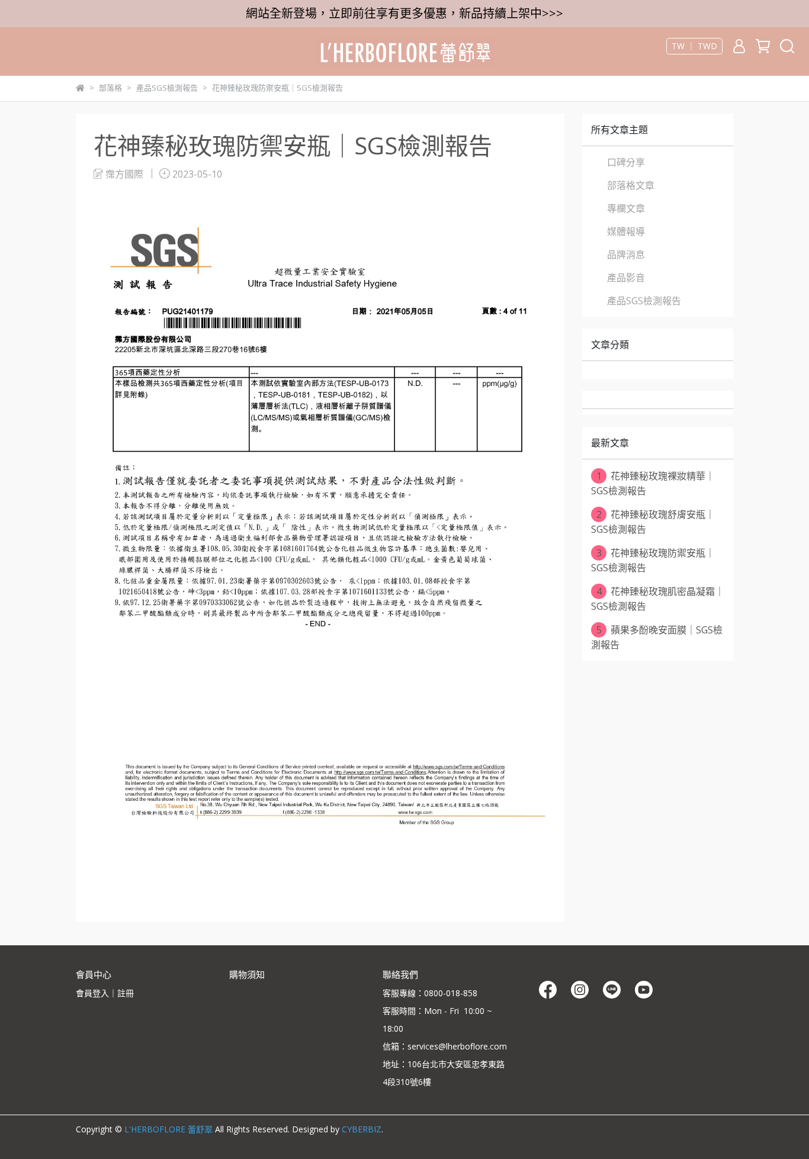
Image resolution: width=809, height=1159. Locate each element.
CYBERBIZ (361, 1129)
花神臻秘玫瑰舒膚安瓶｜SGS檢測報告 (653, 522)
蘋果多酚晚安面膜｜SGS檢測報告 (657, 637)
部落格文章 (630, 185)
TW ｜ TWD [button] (694, 46)
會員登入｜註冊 (105, 993)
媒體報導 (626, 231)
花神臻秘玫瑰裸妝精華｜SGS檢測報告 (653, 483)
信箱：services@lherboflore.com (445, 1046)
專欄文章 (626, 208)
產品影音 (626, 277)
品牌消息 (626, 254)
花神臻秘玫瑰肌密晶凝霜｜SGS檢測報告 (657, 599)
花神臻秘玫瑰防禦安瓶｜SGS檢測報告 (653, 560)
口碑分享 (626, 162)
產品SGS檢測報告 (644, 300)
